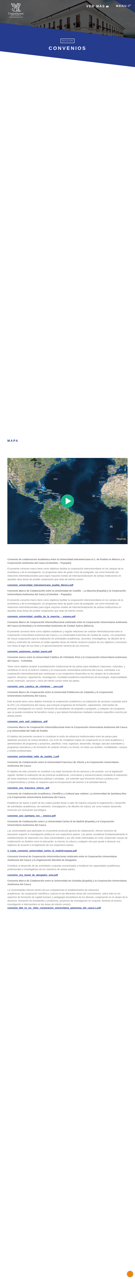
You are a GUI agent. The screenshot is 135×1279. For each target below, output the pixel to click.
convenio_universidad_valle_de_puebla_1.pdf (33, 756)
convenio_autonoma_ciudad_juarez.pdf (29, 651)
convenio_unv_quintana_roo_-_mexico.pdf (31, 815)
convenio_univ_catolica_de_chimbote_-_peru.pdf (35, 686)
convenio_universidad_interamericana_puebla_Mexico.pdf (40, 585)
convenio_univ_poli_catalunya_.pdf (27, 721)
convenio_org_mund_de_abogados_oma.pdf (32, 875)
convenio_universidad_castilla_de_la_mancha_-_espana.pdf (41, 616)
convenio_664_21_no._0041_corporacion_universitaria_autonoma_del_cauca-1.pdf (54, 908)
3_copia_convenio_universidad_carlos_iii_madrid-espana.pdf (42, 850)
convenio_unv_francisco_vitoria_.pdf (28, 788)
